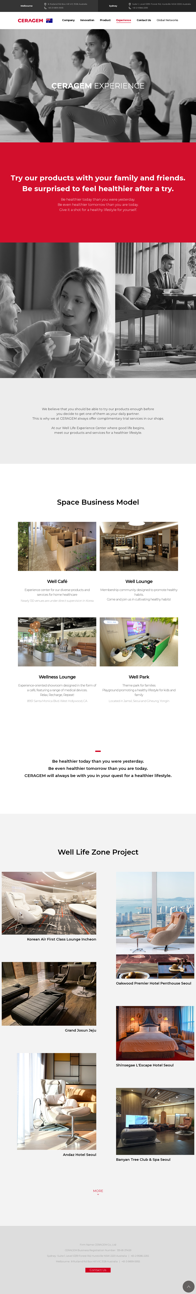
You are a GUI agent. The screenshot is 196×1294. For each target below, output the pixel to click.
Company (68, 20)
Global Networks (167, 20)
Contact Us (144, 20)
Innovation (87, 20)
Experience (123, 20)
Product (105, 20)
